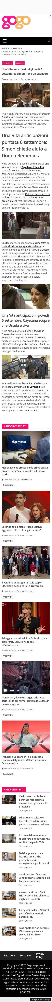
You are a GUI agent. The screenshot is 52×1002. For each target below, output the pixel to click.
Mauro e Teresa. (28, 410)
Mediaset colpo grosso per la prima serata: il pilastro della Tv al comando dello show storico (26, 471)
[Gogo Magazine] (16, 25)
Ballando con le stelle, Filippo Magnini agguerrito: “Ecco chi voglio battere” (22, 528)
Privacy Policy (40, 955)
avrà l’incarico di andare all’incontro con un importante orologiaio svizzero (26, 197)
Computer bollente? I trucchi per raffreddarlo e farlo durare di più (34, 913)
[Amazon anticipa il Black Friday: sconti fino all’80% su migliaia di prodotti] (9, 895)
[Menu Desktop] (5, 41)
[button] (49, 41)
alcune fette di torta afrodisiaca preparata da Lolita (25, 244)
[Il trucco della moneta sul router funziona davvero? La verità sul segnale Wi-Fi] (9, 838)
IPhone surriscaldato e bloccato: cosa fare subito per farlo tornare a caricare (34, 821)
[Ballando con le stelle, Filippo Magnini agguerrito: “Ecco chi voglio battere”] (26, 507)
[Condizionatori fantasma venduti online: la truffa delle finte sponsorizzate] (9, 877)
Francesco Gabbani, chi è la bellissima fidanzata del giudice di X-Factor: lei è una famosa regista (24, 760)
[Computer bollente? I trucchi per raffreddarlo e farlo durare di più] (9, 913)
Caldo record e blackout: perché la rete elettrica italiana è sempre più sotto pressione (33, 801)
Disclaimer (26, 955)
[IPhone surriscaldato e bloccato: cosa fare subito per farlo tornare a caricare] (9, 820)
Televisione (7, 63)
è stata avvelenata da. (23, 386)
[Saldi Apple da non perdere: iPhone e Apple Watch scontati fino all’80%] (9, 931)
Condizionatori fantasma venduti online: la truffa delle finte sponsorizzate (34, 878)
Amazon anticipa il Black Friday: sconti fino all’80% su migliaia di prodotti (34, 896)
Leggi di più (8, 485)
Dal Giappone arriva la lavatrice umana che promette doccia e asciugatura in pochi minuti (34, 858)
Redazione (9, 955)
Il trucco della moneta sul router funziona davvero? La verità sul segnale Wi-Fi (34, 839)
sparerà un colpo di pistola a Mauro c (23, 170)
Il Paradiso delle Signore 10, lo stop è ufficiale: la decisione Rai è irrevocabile (22, 584)
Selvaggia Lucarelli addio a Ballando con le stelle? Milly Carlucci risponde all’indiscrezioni (24, 642)
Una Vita (20, 63)
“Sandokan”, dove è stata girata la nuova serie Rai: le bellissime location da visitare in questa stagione (25, 701)
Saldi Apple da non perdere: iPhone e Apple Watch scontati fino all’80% (34, 931)
